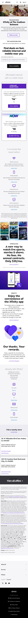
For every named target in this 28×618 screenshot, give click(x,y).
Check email (14, 410)
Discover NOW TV (14, 264)
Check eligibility (14, 106)
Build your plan (13, 35)
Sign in (14, 390)
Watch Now (14, 400)
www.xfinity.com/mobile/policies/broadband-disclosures (14, 512)
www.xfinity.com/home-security (7, 548)
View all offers (14, 480)
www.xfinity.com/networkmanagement (16, 496)
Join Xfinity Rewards (14, 361)
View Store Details (6, 451)
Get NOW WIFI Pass (14, 136)
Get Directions (5, 453)
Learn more (14, 168)
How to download (14, 320)
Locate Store (14, 432)
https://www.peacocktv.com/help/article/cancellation (12, 523)
